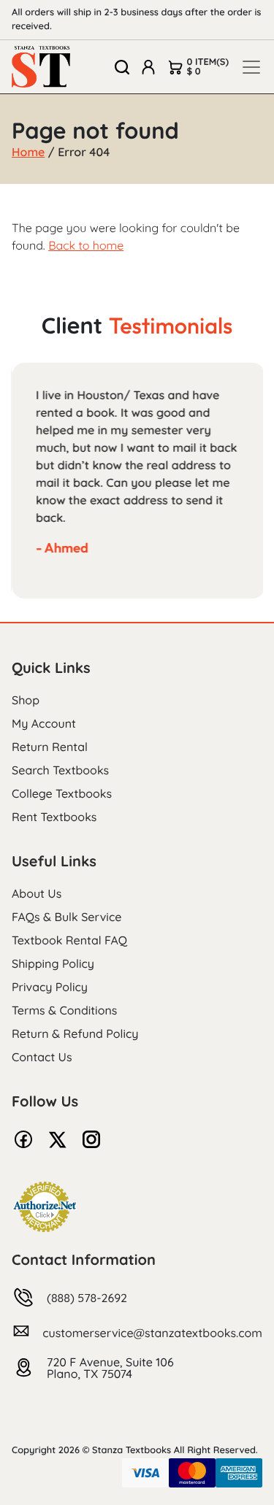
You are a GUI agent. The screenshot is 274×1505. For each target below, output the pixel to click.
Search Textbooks (60, 770)
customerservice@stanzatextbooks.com (152, 1333)
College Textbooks (62, 793)
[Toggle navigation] (251, 67)
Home (28, 152)
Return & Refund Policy (75, 1033)
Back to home (85, 245)
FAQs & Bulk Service (66, 916)
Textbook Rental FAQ (69, 940)
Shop (25, 700)
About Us (36, 893)
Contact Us (42, 1057)
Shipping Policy (53, 963)
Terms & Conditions (64, 1010)
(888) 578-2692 (87, 1298)
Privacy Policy (50, 986)
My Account (44, 723)
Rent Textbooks (54, 816)
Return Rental (50, 746)
